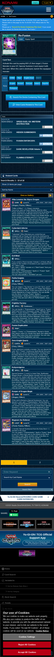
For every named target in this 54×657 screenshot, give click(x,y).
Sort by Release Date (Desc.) (18, 586)
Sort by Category (13, 591)
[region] (27, 630)
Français (29, 83)
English (12, 83)
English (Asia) (29, 78)
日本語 (12, 78)
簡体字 (38, 78)
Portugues (13, 88)
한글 (19, 78)
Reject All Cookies (27, 645)
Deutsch (20, 83)
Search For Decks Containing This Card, (27, 27)
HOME (3, 16)
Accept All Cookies (27, 652)
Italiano (37, 83)
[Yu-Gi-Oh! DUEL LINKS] (27, 524)
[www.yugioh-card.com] (10, 524)
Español (45, 83)
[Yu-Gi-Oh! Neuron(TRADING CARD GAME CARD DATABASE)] (7, 9)
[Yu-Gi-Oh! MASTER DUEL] (44, 524)
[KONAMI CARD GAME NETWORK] (27, 553)
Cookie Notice (42, 631)
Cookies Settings (27, 637)
